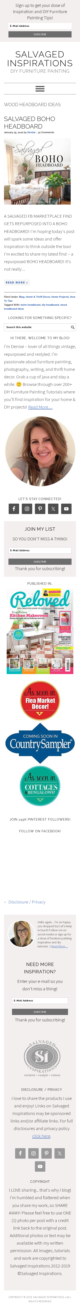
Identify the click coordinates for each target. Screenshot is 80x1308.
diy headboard (50, 304)
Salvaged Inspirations (40, 58)
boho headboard (30, 304)
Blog (21, 296)
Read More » (17, 282)
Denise (31, 132)
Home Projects (60, 296)
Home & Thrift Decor (38, 296)
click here (41, 1136)
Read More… (40, 407)
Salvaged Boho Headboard (29, 122)
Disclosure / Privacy (26, 902)
